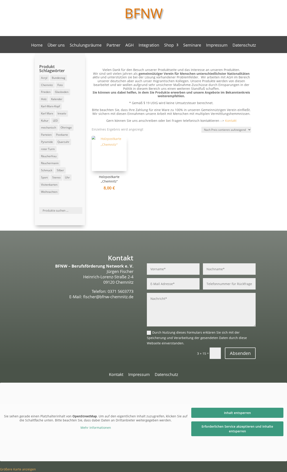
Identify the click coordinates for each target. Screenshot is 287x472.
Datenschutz (244, 45)
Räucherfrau (49, 156)
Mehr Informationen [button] (95, 428)
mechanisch (48, 127)
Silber (60, 170)
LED (55, 120)
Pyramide (47, 142)
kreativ (62, 113)
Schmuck (46, 170)
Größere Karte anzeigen (18, 469)
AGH (129, 45)
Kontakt (231, 120)
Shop (169, 45)
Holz (44, 99)
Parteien (46, 135)
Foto (60, 85)
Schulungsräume (86, 45)
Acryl (44, 78)
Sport (44, 177)
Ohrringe (66, 127)
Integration (149, 45)
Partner (113, 45)
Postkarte (62, 135)
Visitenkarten (49, 185)
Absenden (240, 353)
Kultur (44, 120)
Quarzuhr (63, 142)
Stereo (56, 177)
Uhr (67, 177)
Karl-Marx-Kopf (50, 106)
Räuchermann (50, 163)
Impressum (217, 45)
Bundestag (58, 78)
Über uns (56, 45)
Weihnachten (49, 192)
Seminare (192, 45)
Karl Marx (47, 113)
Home (37, 45)
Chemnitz (47, 85)
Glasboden (61, 92)
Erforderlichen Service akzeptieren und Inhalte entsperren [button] (237, 428)
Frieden (45, 92)
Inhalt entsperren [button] (237, 413)
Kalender (56, 99)
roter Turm (48, 149)
